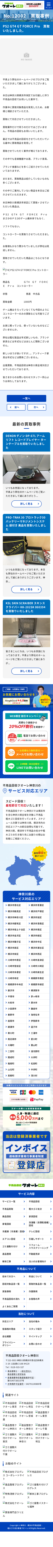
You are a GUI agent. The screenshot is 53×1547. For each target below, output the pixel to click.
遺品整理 (6, 1253)
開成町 (11, 1057)
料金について (35, 1276)
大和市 (11, 1002)
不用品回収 (34, 1201)
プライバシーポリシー (8, 1344)
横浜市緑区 (36, 935)
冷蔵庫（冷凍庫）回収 (13, 1231)
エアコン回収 (8, 1238)
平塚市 (11, 996)
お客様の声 (34, 1298)
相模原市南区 (37, 978)
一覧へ (26, 398)
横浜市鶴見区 (14, 911)
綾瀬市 (11, 1026)
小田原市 (12, 1008)
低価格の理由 (8, 1328)
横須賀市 (35, 990)
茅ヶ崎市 (35, 996)
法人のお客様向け (37, 1261)
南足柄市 (12, 1039)
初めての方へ (8, 1276)
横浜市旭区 (36, 917)
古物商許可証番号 (16, 1383)
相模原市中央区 (15, 984)
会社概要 (6, 1336)
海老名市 (35, 1014)
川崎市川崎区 (37, 965)
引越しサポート (36, 1238)
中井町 (34, 1069)
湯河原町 (35, 1051)
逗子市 (34, 1026)
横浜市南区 (36, 929)
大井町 (34, 1057)
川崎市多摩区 (14, 972)
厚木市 (34, 1002)
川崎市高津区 (37, 959)
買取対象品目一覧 (37, 1283)
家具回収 (33, 1216)
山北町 (11, 1069)
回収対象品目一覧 (11, 1283)
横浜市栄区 (13, 953)
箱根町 (11, 1063)
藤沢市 (11, 990)
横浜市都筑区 (14, 923)
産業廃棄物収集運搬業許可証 (21, 1377)
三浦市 (34, 1032)
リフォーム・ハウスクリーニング (38, 1246)
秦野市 (11, 1014)
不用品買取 (7, 1208)
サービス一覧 (8, 1201)
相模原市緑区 (37, 984)
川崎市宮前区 (14, 965)
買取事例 (6, 1291)
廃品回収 (6, 1216)
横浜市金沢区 (14, 935)
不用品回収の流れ (11, 1298)
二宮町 (11, 1051)
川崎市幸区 (13, 978)
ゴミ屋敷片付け (10, 1246)
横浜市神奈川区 (15, 917)
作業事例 (33, 1291)
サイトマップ (35, 1336)
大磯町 (11, 1045)
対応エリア (7, 1321)
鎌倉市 (34, 1008)
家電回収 (6, 1223)
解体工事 (6, 1261)
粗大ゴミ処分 (35, 1208)
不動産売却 (34, 1253)
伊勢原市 (35, 1020)
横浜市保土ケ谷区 (16, 929)
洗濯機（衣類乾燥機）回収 (40, 1224)
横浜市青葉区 (37, 905)
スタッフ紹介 (35, 1328)
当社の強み (34, 1321)
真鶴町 (11, 1075)
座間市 (11, 1020)
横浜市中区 (36, 941)
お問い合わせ (35, 1343)
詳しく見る (26, 503)
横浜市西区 (36, 953)
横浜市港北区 (14, 905)
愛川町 (34, 1039)
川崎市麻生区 (37, 972)
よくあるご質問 (10, 1306)
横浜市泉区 (13, 947)
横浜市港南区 (37, 923)
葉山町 (34, 1045)
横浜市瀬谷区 (37, 947)
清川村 (34, 1075)
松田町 (34, 1063)
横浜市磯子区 (14, 941)
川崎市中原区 (14, 959)
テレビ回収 (34, 1231)
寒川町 (11, 1032)
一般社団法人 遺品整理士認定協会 (20, 1373)
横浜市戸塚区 (37, 911)
